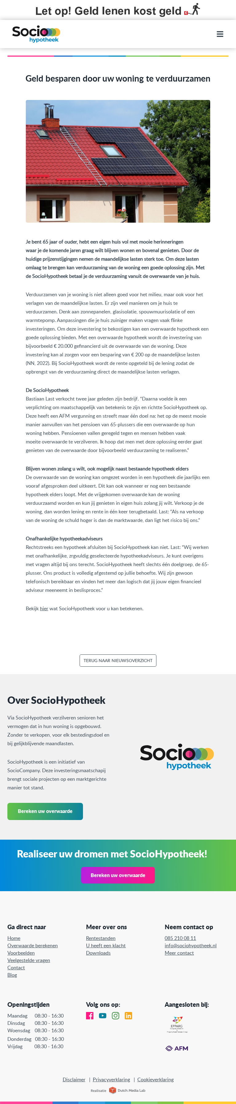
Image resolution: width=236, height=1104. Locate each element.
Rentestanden (101, 938)
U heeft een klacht (106, 945)
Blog (12, 975)
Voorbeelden (21, 952)
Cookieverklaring (155, 1079)
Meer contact (179, 952)
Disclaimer (74, 1079)
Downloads (98, 952)
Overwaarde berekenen (32, 945)
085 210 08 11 (180, 938)
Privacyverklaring (111, 1079)
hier (44, 608)
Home (13, 938)
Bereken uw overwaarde (45, 811)
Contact (16, 967)
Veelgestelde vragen (28, 960)
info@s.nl (191, 945)
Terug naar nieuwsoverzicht (118, 660)
